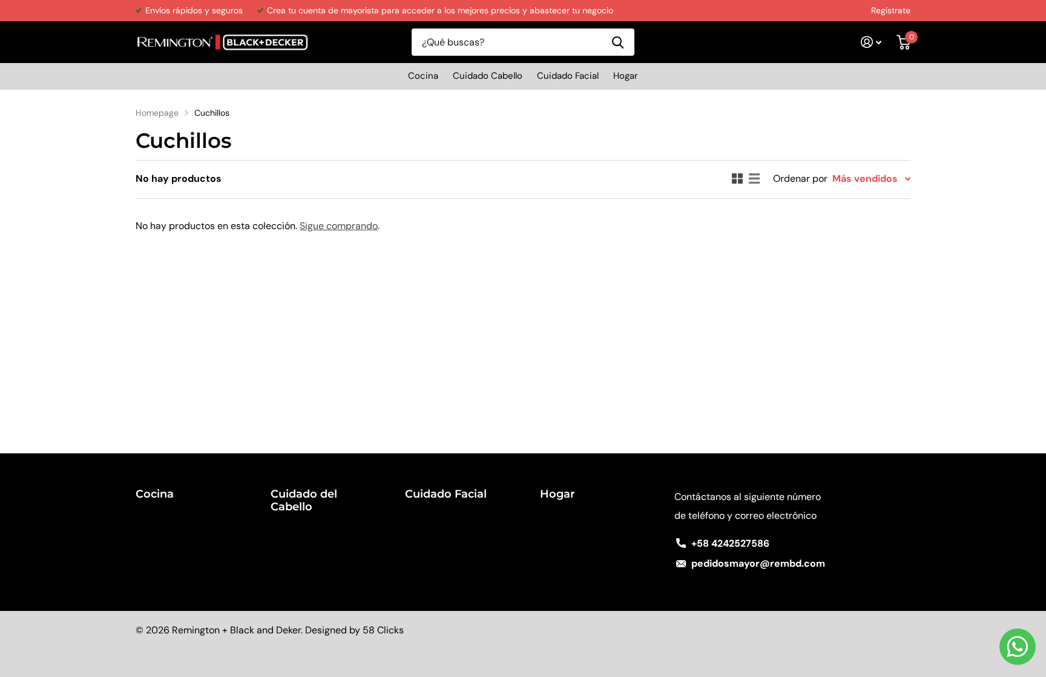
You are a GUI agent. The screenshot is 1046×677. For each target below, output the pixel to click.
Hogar (625, 76)
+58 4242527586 (730, 543)
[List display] (754, 179)
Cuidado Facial (568, 76)
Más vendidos (865, 178)
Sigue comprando (339, 225)
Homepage (157, 112)
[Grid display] (737, 179)
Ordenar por (800, 178)
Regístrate (890, 10)
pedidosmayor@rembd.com (758, 563)
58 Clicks (383, 630)
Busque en (617, 42)
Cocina (423, 76)
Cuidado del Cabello (304, 500)
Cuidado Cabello (487, 76)
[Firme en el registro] (871, 42)
